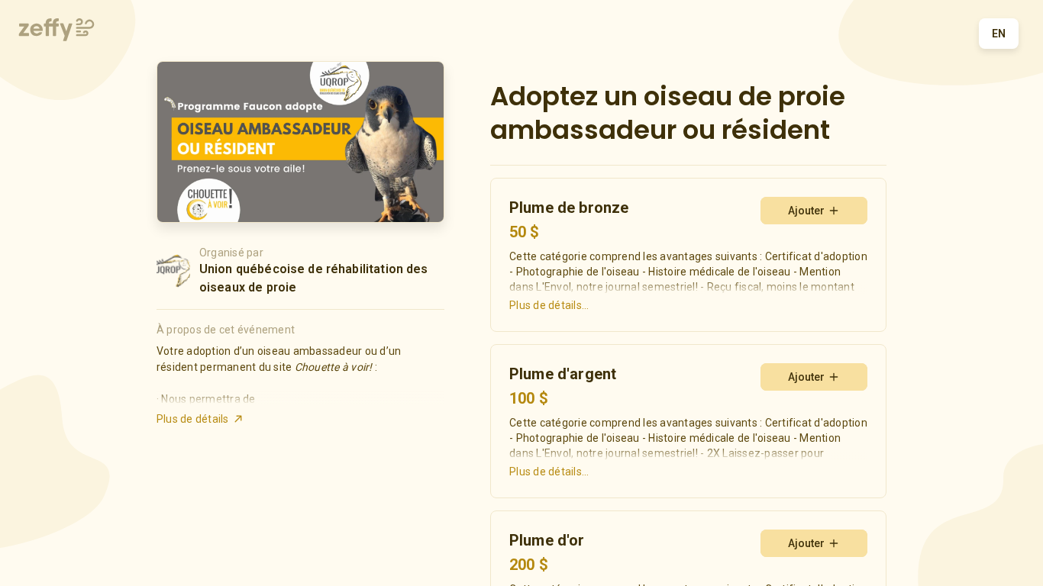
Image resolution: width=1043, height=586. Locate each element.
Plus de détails (193, 419)
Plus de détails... (549, 305)
